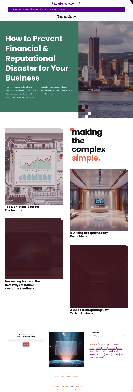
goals (98, 351)
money (105, 348)
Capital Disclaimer (66, 386)
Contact (54, 9)
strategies (116, 354)
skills (122, 354)
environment (99, 358)
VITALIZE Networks (67, 384)
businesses (93, 344)
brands (105, 351)
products (92, 351)
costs (101, 354)
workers (98, 348)
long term (108, 354)
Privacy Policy (55, 386)
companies (102, 345)
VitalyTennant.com (65, 389)
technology (112, 348)
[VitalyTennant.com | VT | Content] (73, 379)
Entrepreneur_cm (53, 384)
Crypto (44, 9)
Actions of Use (77, 386)
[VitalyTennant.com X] (64, 379)
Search (63, 9)
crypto (92, 358)
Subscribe (18, 9)
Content (35, 9)
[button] (131, 2)
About (27, 9)
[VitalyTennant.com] (9, 9)
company (116, 345)
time (109, 345)
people (92, 348)
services (119, 348)
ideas (110, 351)
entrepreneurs (94, 354)
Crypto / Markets (79, 384)
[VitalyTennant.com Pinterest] (69, 379)
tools (115, 351)
